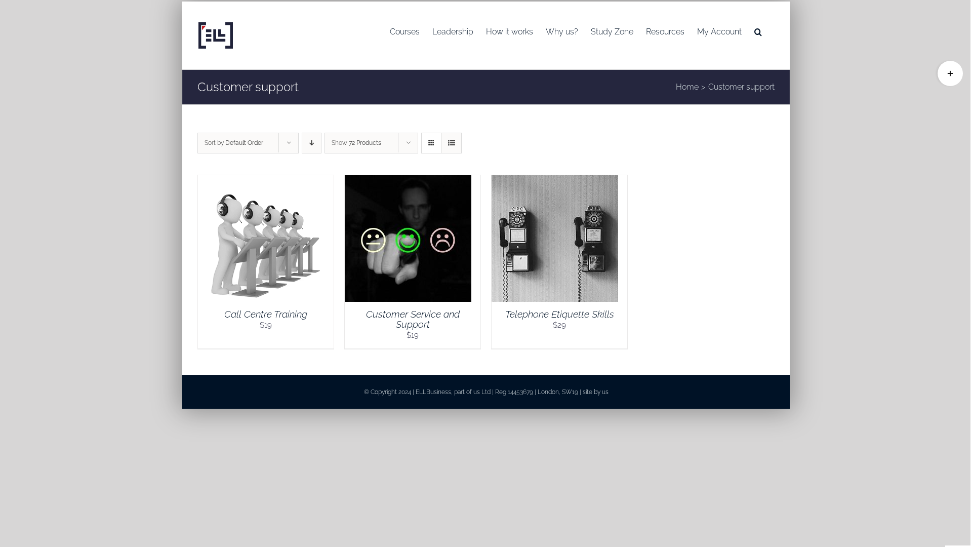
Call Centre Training (265, 314)
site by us (596, 392)
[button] (758, 32)
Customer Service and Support (413, 319)
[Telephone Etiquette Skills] (555, 180)
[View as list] (451, 143)
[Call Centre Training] (261, 180)
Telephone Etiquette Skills (559, 314)
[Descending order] (311, 143)
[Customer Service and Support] (408, 180)
